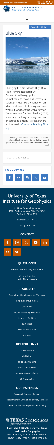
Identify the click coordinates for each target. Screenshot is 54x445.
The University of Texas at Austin (24, 434)
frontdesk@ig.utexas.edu (31, 269)
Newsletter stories (41, 142)
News (25, 137)
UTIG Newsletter (27, 379)
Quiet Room (27, 306)
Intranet (27, 335)
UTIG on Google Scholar (27, 373)
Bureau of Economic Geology (27, 394)
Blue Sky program (22, 140)
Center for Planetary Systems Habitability (27, 405)
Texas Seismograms (27, 361)
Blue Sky (14, 33)
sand (47, 145)
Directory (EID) (27, 350)
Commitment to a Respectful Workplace (27, 295)
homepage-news (16, 137)
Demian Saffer (35, 140)
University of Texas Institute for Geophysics (27, 198)
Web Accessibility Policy (35, 437)
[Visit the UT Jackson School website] (27, 424)
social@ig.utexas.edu (27, 279)
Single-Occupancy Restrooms (27, 312)
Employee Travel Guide (27, 300)
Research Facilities (27, 318)
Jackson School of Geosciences (15, 2)
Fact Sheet (27, 324)
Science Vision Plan (27, 329)
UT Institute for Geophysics (23, 10)
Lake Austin (28, 142)
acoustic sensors (41, 137)
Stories (31, 137)
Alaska (11, 140)
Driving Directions (27, 225)
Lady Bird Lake (18, 142)
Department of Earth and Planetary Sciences (27, 399)
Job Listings (27, 356)
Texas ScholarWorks (27, 367)
